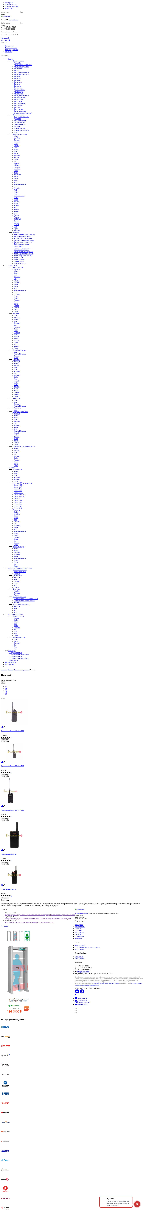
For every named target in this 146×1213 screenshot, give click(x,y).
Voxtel (16, 200)
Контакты (8, 8)
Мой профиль (80, 958)
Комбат (16, 346)
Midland (16, 165)
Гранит (16, 215)
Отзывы (78, 934)
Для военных (18, 69)
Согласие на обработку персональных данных (106, 983)
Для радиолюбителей (21, 95)
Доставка (78, 929)
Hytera (16, 149)
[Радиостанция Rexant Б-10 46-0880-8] (73, 712)
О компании (79, 936)
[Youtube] (82, 991)
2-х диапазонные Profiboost (19, 655)
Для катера (18, 82)
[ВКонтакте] (77, 991)
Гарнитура (16, 360)
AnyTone (17, 138)
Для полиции (18, 92)
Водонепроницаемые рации (24, 240)
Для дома (17, 80)
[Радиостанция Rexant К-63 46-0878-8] (73, 791)
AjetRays (17, 269)
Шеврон (17, 230)
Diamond (17, 581)
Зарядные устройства (20, 412)
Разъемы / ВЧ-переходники (22, 483)
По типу (16, 232)
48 (6, 692)
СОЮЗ (16, 225)
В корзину (5, 739)
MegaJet (16, 163)
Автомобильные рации (22, 236)
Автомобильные (20, 572)
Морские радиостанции (22, 248)
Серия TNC (18, 506)
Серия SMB (18, 502)
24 (6, 688)
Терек (16, 229)
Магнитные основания (21, 604)
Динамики (16, 398)
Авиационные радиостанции (24, 234)
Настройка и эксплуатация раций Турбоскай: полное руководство (29, 922)
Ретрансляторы (10, 662)
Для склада (18, 101)
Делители (16, 589)
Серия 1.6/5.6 (18, 485)
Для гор (16, 70)
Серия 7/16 (18, 487)
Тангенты (16, 510)
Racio (16, 173)
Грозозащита (17, 576)
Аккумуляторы (18, 267)
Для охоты (17, 86)
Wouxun (16, 202)
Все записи (5, 926)
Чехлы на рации (18, 547)
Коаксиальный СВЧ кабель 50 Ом (26, 599)
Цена (15, 132)
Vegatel (16, 336)
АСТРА (16, 205)
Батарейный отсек (19, 350)
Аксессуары (12, 265)
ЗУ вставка (17, 408)
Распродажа (9, 664)
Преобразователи (19, 637)
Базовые (17, 574)
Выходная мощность (21, 117)
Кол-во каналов (19, 122)
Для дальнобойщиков (21, 74)
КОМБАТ (17, 219)
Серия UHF (18, 508)
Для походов (18, 94)
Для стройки (18, 105)
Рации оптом (79, 949)
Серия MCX (18, 493)
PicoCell (16, 591)
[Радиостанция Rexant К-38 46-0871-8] (73, 752)
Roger (16, 178)
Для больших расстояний (23, 65)
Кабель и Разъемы (19, 597)
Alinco (16, 136)
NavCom (17, 169)
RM (15, 629)
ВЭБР (16, 213)
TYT (15, 190)
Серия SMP (18, 504)
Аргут (16, 207)
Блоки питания (18, 616)
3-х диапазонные (15, 656)
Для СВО (17, 63)
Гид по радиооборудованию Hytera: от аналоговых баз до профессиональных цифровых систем (40, 915)
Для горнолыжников (21, 72)
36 (6, 690)
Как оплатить (80, 927)
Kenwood (17, 155)
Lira (15, 161)
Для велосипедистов (21, 67)
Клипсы (12, 468)
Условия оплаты (11, 4)
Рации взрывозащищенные (23, 254)
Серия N (17, 498)
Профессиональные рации (23, 252)
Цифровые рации (20, 263)
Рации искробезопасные (22, 256)
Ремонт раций (80, 945)
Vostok (16, 198)
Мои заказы (79, 957)
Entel (15, 148)
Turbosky (17, 188)
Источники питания (15, 614)
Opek (15, 583)
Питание (17, 126)
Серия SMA (18, 500)
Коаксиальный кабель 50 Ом (24, 601)
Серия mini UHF (20, 495)
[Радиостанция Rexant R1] (73, 835)
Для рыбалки (18, 99)
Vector (16, 192)
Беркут (16, 211)
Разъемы (17, 603)
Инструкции (79, 932)
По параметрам (18, 115)
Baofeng (16, 140)
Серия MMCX (19, 496)
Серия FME (18, 491)
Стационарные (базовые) (23, 113)
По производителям (20, 134)
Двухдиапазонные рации (23, 242)
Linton (16, 159)
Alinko (16, 622)
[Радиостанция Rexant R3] (73, 875)
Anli (15, 579)
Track (16, 186)
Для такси (17, 107)
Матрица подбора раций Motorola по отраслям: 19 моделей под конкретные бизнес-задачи (38, 919)
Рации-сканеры (19, 259)
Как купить (9, 3)
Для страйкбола (19, 103)
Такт (15, 227)
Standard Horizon (20, 184)
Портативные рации (21, 250)
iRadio (16, 153)
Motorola (17, 167)
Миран (16, 223)
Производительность (21, 130)
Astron (16, 626)
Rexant (16, 176)
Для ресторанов (19, 97)
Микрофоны (17, 469)
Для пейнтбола (19, 90)
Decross (16, 146)
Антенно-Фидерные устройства (20, 568)
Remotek (17, 593)
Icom (15, 151)
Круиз (16, 221)
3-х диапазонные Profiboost (19, 658)
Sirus (15, 182)
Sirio (15, 610)
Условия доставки (11, 6)
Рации (10, 59)
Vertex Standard (19, 196)
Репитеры (11, 651)
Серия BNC (18, 489)
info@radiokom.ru (13, 20)
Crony (16, 144)
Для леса (17, 84)
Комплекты (13, 660)
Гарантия (78, 930)
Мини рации (18, 246)
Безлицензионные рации (23, 238)
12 (6, 686)
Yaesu (16, 203)
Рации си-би (18, 257)
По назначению (18, 61)
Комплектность (19, 124)
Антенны (16, 313)
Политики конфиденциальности (90, 985)
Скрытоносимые (20, 111)
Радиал (16, 587)
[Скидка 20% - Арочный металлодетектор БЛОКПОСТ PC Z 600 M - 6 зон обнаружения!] (38, 973)
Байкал (16, 209)
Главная (4, 670)
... (5, 666)
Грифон (16, 217)
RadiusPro (17, 175)
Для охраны (18, 88)
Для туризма (18, 109)
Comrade (17, 142)
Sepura (16, 180)
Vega (15, 194)
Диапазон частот (20, 121)
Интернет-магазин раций (81, 913)
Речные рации (19, 261)
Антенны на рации (20, 570)
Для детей (17, 78)
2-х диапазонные (15, 653)
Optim (16, 171)
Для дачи (17, 76)
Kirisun (16, 157)
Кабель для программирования (24, 446)
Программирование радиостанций (87, 947)
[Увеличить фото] (2, 727)
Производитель (19, 128)
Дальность (17, 119)
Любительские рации (21, 244)
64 (6, 694)
